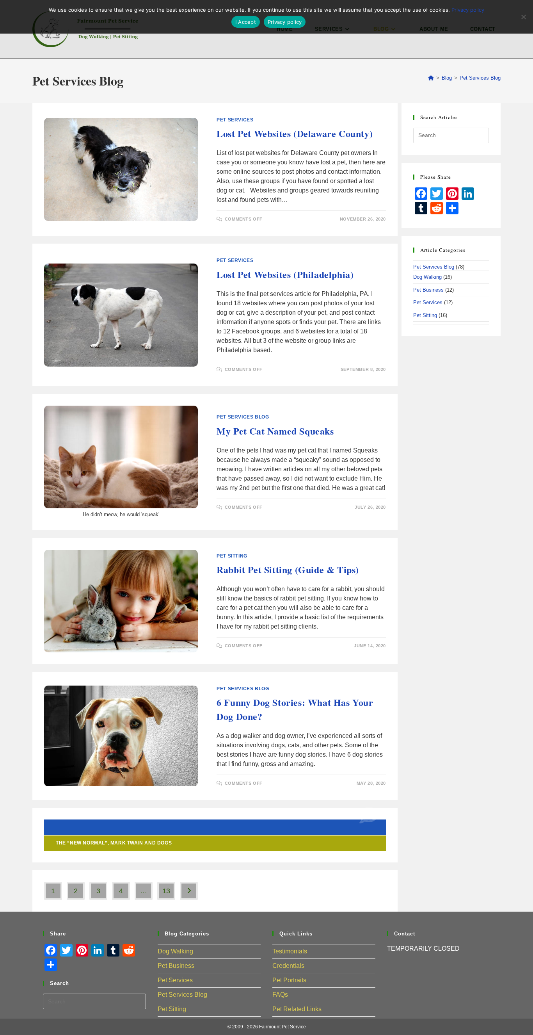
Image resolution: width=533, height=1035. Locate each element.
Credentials (288, 965)
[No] (523, 17)
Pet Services (235, 120)
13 (166, 891)
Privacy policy (467, 10)
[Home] (431, 78)
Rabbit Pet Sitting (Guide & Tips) (288, 569)
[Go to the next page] (189, 891)
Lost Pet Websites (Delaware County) (295, 133)
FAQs (280, 994)
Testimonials (289, 951)
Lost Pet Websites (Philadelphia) (285, 274)
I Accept (245, 22)
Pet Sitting (232, 556)
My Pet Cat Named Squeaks (275, 431)
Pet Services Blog (480, 78)
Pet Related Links (297, 1009)
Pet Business (428, 290)
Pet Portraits (289, 980)
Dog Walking (427, 277)
